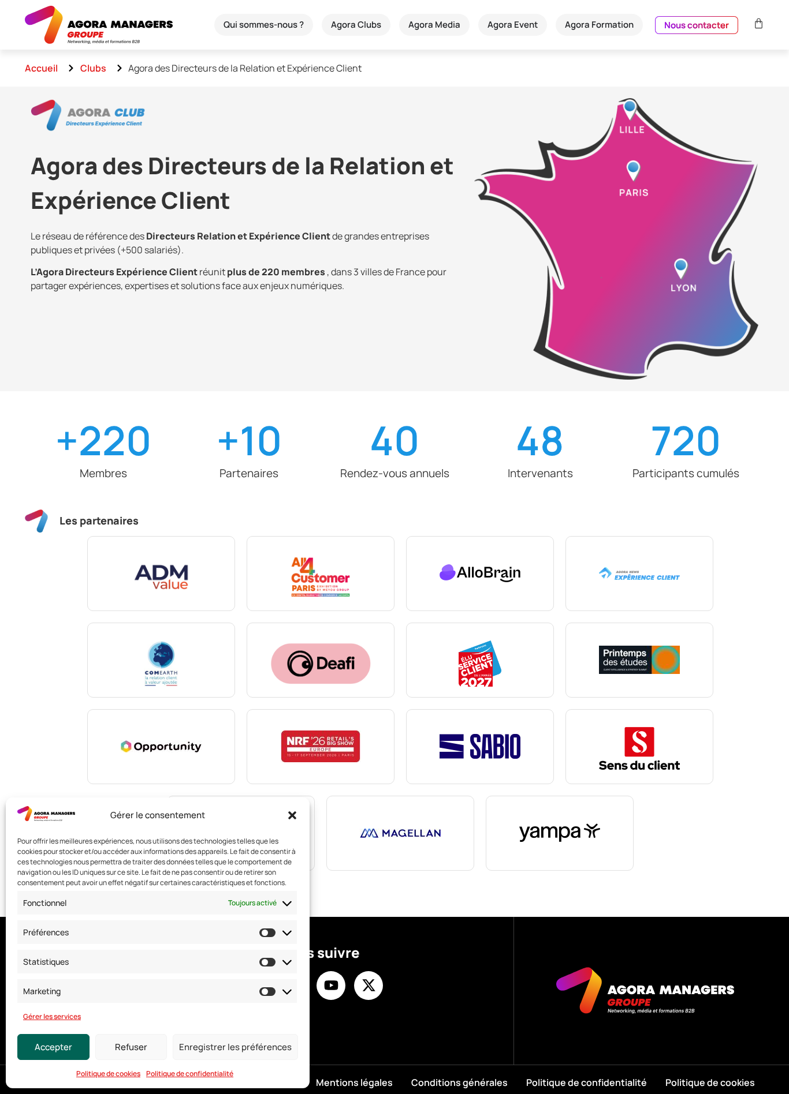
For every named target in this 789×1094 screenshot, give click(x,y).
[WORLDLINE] (400, 833)
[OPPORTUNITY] (161, 746)
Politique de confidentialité (189, 1073)
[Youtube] (331, 985)
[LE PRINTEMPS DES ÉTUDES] (639, 660)
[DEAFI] (320, 660)
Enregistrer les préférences (235, 1047)
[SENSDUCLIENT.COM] (639, 746)
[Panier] (757, 23)
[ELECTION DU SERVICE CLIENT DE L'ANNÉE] (480, 660)
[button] (292, 815)
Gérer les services (52, 1016)
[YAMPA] (560, 833)
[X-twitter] (368, 985)
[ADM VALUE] (161, 573)
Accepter (53, 1047)
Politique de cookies (108, 1073)
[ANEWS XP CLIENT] (639, 573)
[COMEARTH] (161, 660)
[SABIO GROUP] (480, 746)
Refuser (131, 1047)
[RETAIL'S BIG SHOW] (320, 746)
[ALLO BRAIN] (480, 573)
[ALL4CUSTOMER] (320, 573)
